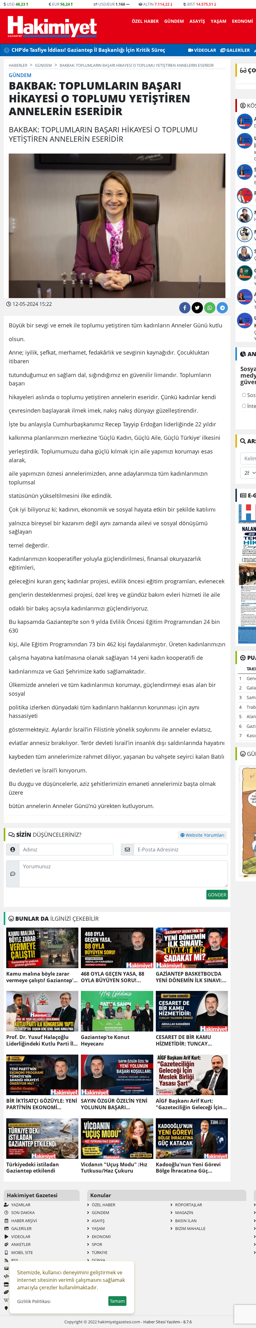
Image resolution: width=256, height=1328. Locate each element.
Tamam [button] (117, 1301)
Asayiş (197, 21)
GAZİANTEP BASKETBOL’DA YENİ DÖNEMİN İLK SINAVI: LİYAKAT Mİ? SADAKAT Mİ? (189, 977)
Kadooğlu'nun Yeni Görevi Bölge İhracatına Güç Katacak (188, 1167)
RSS (14, 1260)
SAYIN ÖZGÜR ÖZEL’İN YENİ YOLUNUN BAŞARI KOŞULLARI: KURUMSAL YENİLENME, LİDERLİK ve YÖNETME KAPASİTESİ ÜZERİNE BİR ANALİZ (114, 1104)
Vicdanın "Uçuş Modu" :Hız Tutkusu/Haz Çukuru (114, 1167)
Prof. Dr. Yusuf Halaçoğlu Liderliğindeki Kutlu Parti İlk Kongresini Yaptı (41, 1040)
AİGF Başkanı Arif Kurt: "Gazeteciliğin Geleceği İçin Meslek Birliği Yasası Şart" (189, 1104)
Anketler (20, 1244)
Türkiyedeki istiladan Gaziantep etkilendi (32, 1167)
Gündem (174, 21)
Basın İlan (185, 1220)
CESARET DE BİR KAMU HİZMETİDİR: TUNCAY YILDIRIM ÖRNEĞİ (183, 1040)
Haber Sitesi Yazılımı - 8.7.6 (167, 1322)
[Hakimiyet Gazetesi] (51, 26)
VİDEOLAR (204, 50)
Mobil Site (21, 1252)
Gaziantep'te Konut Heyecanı (105, 1040)
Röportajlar (188, 1205)
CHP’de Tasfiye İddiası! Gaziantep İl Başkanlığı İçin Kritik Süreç (88, 50)
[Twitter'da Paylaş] (197, 307)
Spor (96, 1244)
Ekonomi (242, 21)
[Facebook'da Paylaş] (184, 307)
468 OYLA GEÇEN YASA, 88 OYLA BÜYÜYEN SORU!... (112, 977)
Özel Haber (145, 21)
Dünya (98, 1260)
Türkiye (99, 1252)
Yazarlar (20, 1205)
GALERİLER (237, 50)
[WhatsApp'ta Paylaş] (209, 307)
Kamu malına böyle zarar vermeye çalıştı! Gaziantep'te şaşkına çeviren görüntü (42, 977)
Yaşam (218, 21)
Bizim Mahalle (189, 1228)
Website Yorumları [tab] (204, 835)
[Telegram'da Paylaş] (222, 307)
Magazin (183, 1212)
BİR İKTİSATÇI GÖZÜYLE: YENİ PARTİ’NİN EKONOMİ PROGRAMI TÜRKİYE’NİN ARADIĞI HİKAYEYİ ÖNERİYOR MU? (41, 1104)
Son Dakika (22, 1212)
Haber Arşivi (23, 1220)
